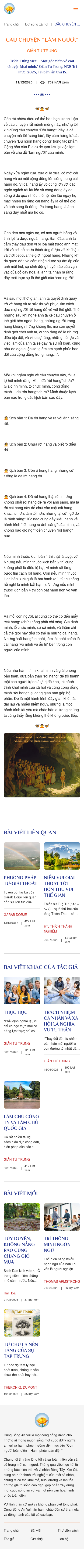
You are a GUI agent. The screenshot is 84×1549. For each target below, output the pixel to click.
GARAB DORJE (15, 914)
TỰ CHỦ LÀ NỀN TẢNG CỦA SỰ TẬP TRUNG (21, 1350)
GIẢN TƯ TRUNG (42, 50)
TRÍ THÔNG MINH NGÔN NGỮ (57, 1244)
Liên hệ (63, 1538)
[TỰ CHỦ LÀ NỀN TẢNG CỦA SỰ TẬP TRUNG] (22, 1322)
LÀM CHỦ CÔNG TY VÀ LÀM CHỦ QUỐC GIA (21, 1122)
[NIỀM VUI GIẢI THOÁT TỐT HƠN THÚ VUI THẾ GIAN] (62, 856)
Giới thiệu (38, 1538)
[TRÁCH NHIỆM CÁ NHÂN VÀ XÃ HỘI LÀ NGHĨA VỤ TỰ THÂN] (62, 990)
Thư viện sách (68, 1530)
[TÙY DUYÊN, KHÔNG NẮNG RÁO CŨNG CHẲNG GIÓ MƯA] (22, 1217)
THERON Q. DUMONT (20, 1387)
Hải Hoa (10, 1293)
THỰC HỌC (16, 1012)
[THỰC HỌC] (22, 990)
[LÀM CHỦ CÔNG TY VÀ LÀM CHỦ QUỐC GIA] (22, 1095)
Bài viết (36, 1530)
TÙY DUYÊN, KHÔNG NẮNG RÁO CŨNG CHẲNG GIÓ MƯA (19, 1250)
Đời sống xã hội (36, 24)
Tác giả (9, 1538)
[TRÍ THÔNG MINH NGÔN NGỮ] (62, 1217)
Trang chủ (11, 24)
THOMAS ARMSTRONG (62, 1281)
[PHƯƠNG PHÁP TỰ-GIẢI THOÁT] (22, 856)
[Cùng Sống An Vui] (42, 1420)
